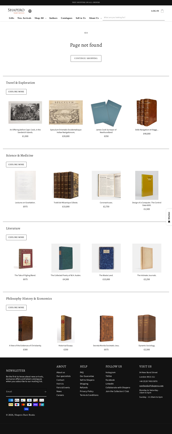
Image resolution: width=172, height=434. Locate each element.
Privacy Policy (87, 391)
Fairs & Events (63, 387)
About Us (94, 18)
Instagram (111, 372)
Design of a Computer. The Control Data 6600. (146, 204)
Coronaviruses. (106, 202)
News (59, 391)
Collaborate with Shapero (118, 387)
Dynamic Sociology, (147, 345)
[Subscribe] (43, 391)
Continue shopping (86, 58)
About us (61, 372)
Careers (60, 395)
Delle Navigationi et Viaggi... (146, 129)
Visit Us (60, 383)
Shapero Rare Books (24, 415)
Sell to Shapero (87, 380)
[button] (40, 18)
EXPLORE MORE (16, 92)
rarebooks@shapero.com (151, 386)
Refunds (84, 387)
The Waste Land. (106, 275)
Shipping (84, 383)
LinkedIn (110, 383)
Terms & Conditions (89, 395)
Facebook (110, 380)
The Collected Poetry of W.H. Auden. (66, 275)
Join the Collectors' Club (117, 391)
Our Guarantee (87, 376)
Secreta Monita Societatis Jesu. (106, 345)
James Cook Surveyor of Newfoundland (106, 131)
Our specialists (64, 376)
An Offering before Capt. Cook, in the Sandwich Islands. (25, 131)
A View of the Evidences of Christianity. (25, 345)
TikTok (109, 376)
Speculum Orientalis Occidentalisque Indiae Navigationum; (65, 131)
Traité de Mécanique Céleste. (66, 202)
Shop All (39, 18)
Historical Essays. (66, 345)
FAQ (82, 372)
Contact (60, 380)
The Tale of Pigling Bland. (25, 275)
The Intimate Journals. (146, 275)
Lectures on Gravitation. (25, 202)
